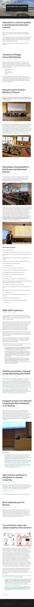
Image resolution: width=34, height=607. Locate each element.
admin (9, 29)
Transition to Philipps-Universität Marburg (12, 55)
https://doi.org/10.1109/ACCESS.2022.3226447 (20, 589)
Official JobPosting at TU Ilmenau (8, 490)
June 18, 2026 (4, 29)
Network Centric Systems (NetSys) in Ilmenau (13, 91)
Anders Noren (26, 604)
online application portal (9, 38)
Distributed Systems (17, 6)
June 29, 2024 (4, 312)
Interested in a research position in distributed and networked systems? (16, 25)
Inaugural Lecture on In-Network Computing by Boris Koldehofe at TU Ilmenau (17, 403)
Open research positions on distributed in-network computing (14, 477)
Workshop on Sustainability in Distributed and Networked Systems (15, 169)
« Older (4, 594)
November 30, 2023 (5, 375)
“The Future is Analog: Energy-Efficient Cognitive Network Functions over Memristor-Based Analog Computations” (16, 387)
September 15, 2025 (5, 94)
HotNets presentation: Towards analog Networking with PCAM (16, 372)
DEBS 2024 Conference (12, 310)
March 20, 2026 (5, 59)
